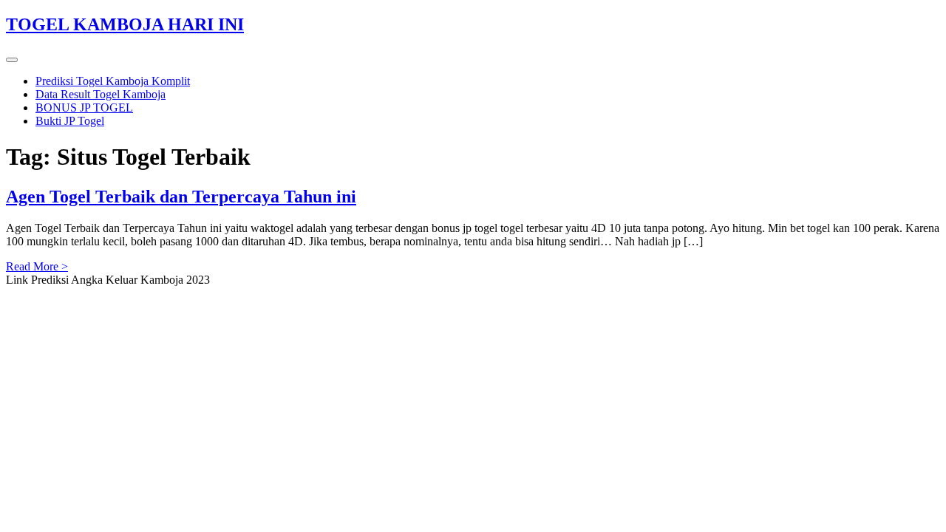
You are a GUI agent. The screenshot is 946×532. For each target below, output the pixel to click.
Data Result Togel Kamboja (100, 94)
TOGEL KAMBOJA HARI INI (125, 24)
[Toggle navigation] (12, 60)
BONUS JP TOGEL (84, 107)
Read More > (37, 266)
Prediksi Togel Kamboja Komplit (112, 81)
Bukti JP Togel (69, 121)
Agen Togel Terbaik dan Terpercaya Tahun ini (181, 196)
